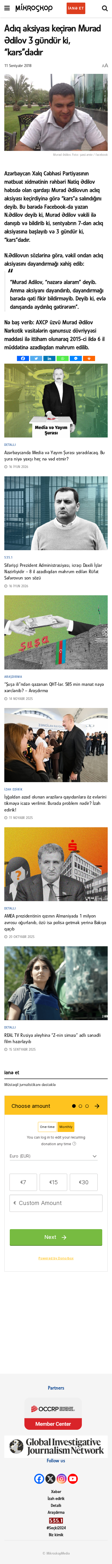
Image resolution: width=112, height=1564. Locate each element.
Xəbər (56, 1492)
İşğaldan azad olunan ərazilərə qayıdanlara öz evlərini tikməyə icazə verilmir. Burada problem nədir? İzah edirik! (55, 803)
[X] (50, 1479)
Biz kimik (56, 1535)
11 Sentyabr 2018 (18, 66)
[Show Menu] (7, 8)
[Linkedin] (49, 358)
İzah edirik (13, 789)
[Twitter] (36, 358)
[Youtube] (73, 1479)
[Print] (89, 358)
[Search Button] (105, 8)
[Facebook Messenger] (76, 358)
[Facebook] (23, 358)
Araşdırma (13, 677)
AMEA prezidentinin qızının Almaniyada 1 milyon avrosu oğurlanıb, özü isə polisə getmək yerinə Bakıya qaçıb (55, 922)
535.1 (8, 557)
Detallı (10, 445)
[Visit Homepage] (34, 7)
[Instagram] (62, 1479)
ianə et (76, 8)
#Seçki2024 (56, 1528)
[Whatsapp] (63, 358)
